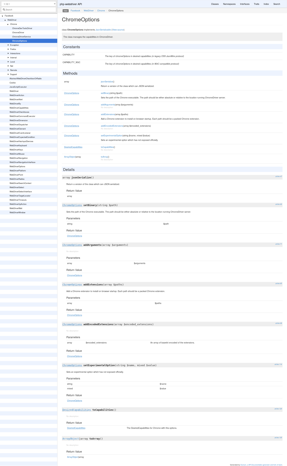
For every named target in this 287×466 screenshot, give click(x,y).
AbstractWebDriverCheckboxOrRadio (26, 78)
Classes (215, 3)
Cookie (13, 82)
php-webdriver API (71, 4)
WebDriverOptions (17, 166)
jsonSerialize (107, 81)
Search (276, 3)
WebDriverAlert (16, 99)
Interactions (15, 53)
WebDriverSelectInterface (21, 191)
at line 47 (278, 176)
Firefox (13, 49)
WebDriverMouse (17, 153)
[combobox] (28, 9)
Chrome (13, 24)
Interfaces (244, 3)
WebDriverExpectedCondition (22, 137)
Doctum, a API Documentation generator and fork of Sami (261, 464)
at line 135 (278, 437)
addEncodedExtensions (112, 125)
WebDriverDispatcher (19, 124)
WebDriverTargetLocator (20, 195)
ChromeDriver (18, 32)
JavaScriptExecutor (18, 86)
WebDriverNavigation (19, 158)
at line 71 (278, 244)
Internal (13, 57)
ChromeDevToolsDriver (22, 28)
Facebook (9, 15)
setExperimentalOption (111, 135)
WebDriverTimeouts (18, 199)
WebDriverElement (18, 128)
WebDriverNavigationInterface (22, 162)
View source (118, 29)
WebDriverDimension (19, 120)
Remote (13, 70)
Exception (14, 45)
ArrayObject (69, 156)
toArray (104, 156)
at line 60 (278, 204)
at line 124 (278, 409)
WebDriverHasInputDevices (21, 141)
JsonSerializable (103, 29)
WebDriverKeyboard (18, 145)
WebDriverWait (16, 208)
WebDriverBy (15, 103)
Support (13, 74)
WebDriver (11, 19)
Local (12, 61)
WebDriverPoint (16, 174)
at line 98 (278, 323)
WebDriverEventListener (20, 132)
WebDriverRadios (17, 178)
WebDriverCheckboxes (19, 111)
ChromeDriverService (21, 36)
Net (11, 65)
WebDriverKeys (16, 149)
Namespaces (229, 3)
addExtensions (108, 114)
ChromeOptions (19, 40)
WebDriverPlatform (18, 170)
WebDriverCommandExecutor (22, 116)
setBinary (105, 92)
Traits (256, 3)
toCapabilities (107, 146)
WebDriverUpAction (18, 204)
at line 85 (278, 283)
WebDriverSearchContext (20, 183)
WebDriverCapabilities (19, 107)
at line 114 (278, 364)
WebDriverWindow (17, 212)
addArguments (108, 104)
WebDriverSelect (17, 187)
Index (266, 3)
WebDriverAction (17, 95)
